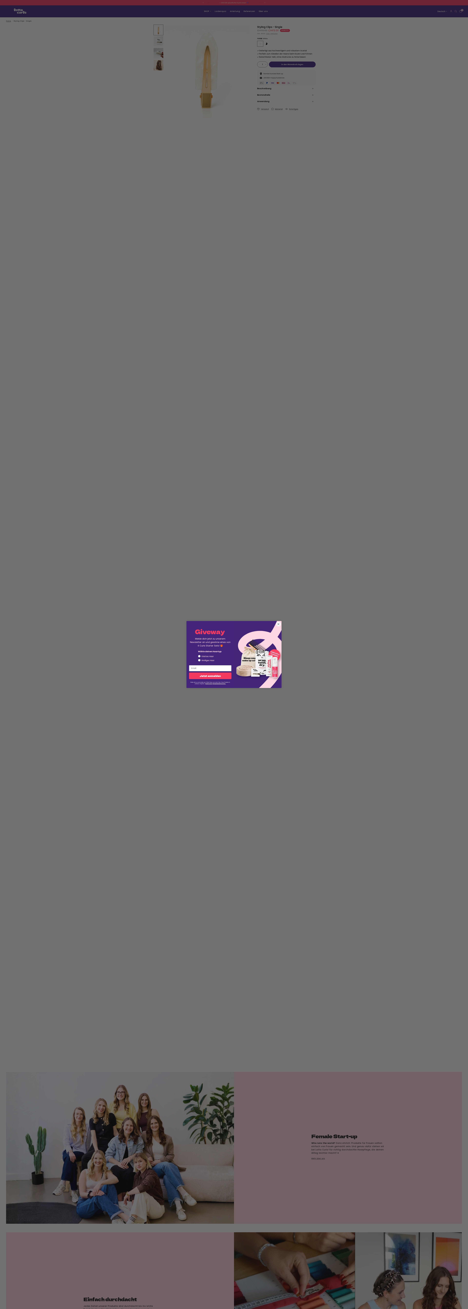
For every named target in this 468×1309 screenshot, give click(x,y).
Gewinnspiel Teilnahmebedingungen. (215, 683)
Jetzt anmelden (210, 675)
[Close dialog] (278, 624)
